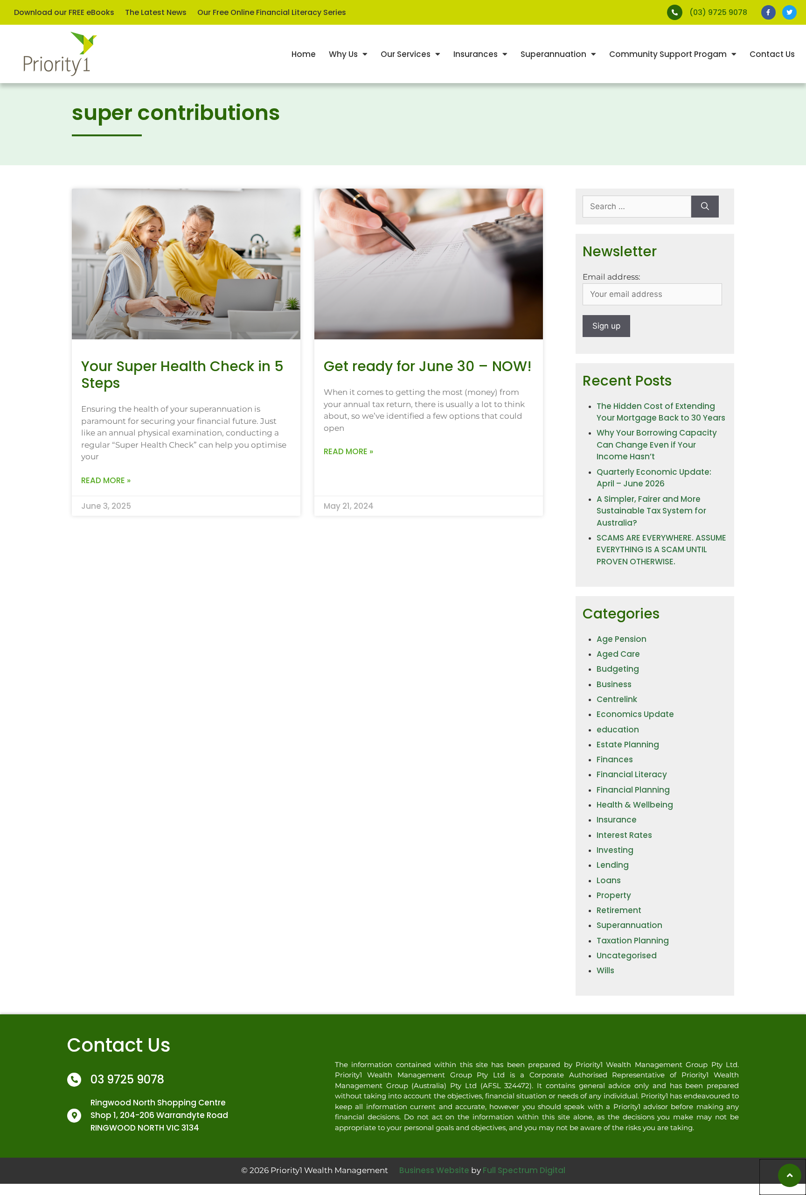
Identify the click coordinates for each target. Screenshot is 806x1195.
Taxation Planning (633, 940)
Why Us (343, 54)
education (618, 729)
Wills (605, 970)
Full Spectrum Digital (524, 1170)
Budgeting (618, 669)
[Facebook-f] (768, 12)
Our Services (406, 54)
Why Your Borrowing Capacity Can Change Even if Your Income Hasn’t (657, 444)
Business (614, 684)
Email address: (611, 276)
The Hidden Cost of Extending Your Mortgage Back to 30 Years (661, 412)
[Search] (705, 207)
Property (614, 895)
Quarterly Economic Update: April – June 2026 (654, 478)
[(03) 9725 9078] (674, 12)
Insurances (475, 54)
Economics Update (635, 714)
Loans (609, 880)
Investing (615, 850)
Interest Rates (624, 835)
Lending (613, 865)
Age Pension (621, 639)
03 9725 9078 (127, 1079)
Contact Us (772, 54)
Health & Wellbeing (635, 804)
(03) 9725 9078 (718, 12)
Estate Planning (628, 744)
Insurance (617, 819)
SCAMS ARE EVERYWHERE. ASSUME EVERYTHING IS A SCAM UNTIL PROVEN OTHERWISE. (661, 549)
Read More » (106, 480)
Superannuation (553, 54)
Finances (615, 759)
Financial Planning (633, 789)
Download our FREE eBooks (64, 12)
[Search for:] (637, 207)
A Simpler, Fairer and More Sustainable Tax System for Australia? (651, 510)
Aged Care (618, 654)
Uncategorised (627, 955)
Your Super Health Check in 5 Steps (182, 374)
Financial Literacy (632, 774)
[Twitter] (789, 12)
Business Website (434, 1170)
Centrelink (617, 699)
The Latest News (156, 12)
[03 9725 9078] (74, 1080)
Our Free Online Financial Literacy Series (271, 12)
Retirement (619, 910)
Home (304, 54)
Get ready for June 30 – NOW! (428, 366)
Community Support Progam (668, 54)
